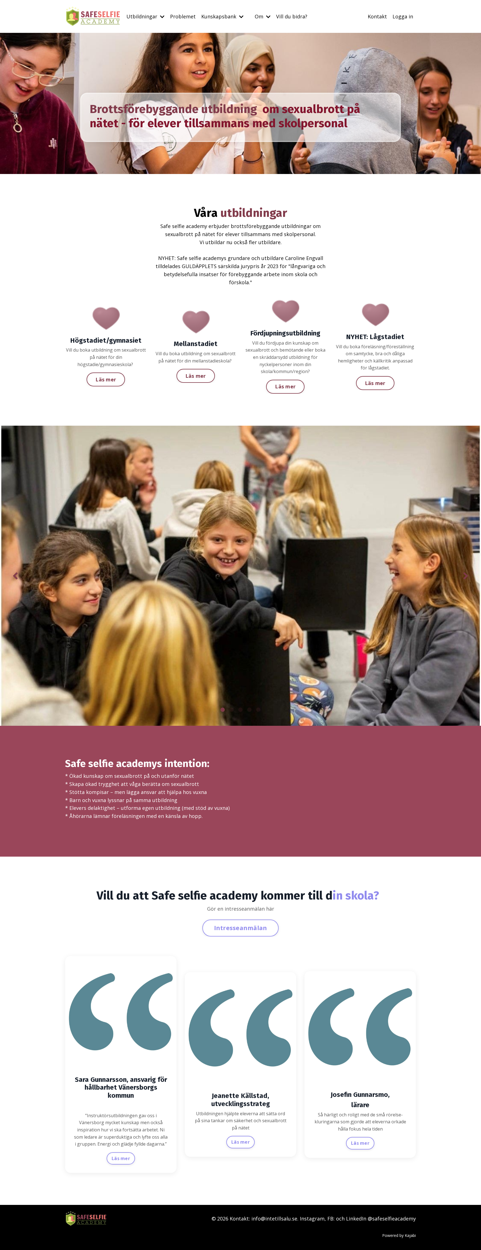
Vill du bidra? (291, 16)
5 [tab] (258, 709)
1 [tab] (222, 709)
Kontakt (377, 16)
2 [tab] (231, 709)
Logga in (402, 16)
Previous (15, 576)
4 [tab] (249, 709)
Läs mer (121, 1158)
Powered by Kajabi (399, 1235)
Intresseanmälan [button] (240, 928)
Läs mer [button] (105, 379)
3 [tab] (240, 709)
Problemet (183, 16)
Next (465, 576)
